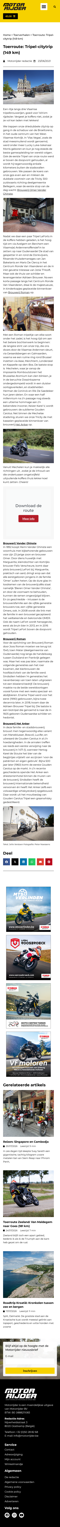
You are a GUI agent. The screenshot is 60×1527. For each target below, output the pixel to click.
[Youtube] (21, 1515)
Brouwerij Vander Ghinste (19, 543)
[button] (43, 6)
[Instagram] (14, 1515)
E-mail (9, 1356)
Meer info (28, 518)
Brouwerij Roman (19, 292)
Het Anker (21, 424)
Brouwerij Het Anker (16, 723)
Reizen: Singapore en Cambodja (26, 1141)
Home (7, 35)
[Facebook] (7, 1515)
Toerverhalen (21, 35)
